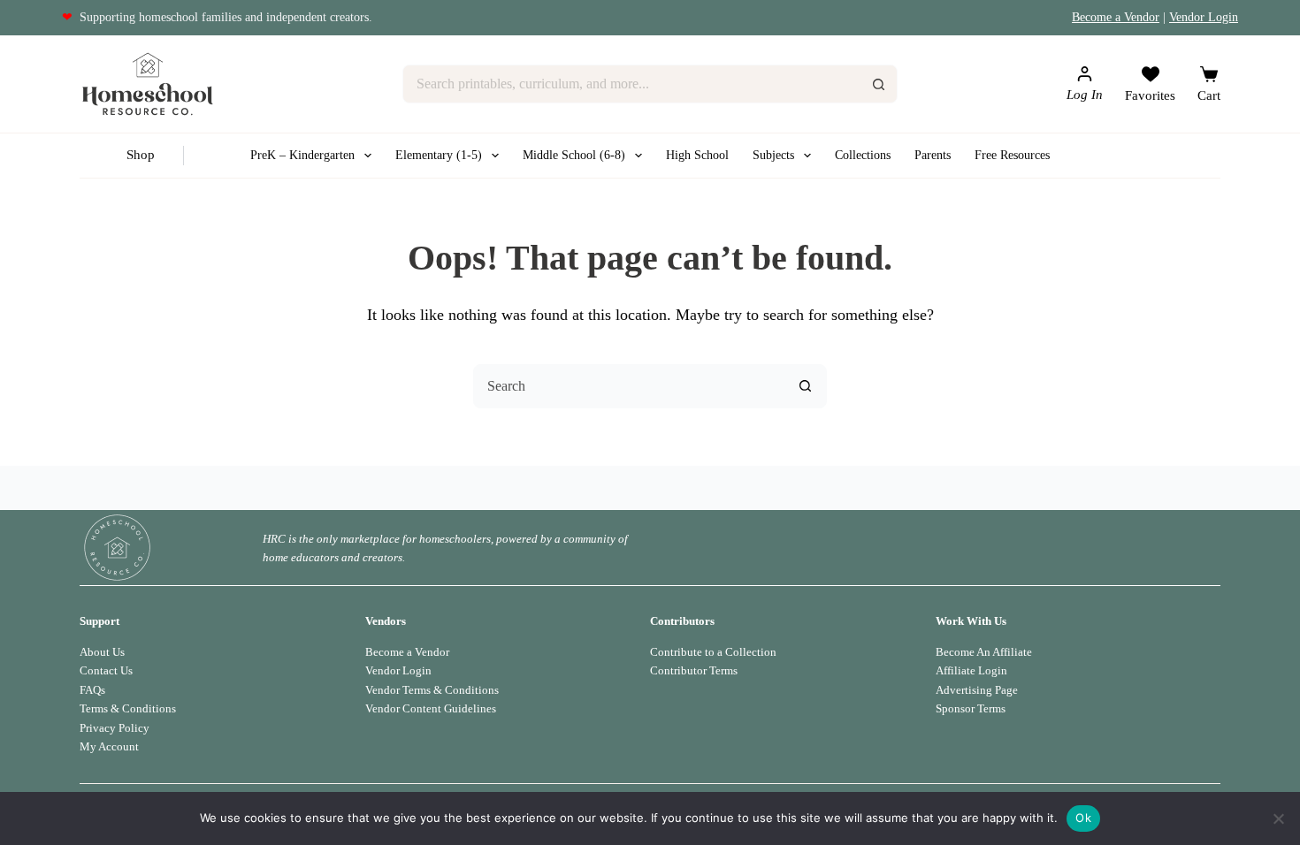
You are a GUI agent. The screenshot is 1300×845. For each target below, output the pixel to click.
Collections (863, 155)
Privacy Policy (114, 728)
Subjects (773, 155)
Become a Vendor (1115, 17)
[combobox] (631, 84)
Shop (140, 155)
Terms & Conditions (128, 708)
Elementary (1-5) (438, 155)
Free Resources (1012, 155)
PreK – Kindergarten (302, 155)
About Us (102, 651)
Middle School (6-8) (574, 155)
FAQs (92, 690)
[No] (1278, 818)
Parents (932, 155)
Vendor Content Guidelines (430, 708)
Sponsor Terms (971, 708)
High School (697, 155)
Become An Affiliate (984, 651)
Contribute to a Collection (713, 651)
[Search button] (878, 84)
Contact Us (106, 670)
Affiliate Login (971, 670)
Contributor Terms (694, 670)
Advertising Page (977, 690)
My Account (109, 746)
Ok (1083, 818)
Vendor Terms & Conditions (432, 690)
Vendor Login (1203, 17)
